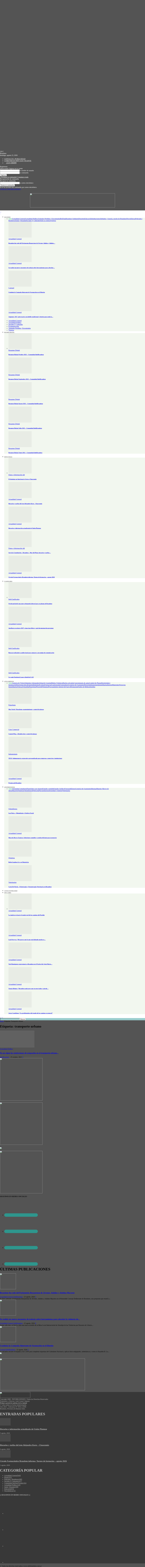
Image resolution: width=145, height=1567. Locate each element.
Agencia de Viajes (18, 683)
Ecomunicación (13, 326)
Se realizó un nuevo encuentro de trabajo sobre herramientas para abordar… (31, 267)
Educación (88, 219)
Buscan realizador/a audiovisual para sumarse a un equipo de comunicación (31, 652)
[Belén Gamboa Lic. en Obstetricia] (20, 856)
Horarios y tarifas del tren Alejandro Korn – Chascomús (25, 503)
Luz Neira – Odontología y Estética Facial (21, 813)
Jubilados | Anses (105, 219)
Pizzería (39, 687)
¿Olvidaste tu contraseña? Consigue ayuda (14, 177)
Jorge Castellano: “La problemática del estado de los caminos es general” (30, 1013)
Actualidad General (18, 219)
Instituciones (96, 219)
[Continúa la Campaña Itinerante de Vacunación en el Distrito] (20, 286)
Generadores (64, 685)
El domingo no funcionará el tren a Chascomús (22, 479)
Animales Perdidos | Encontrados (49, 219)
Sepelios (92, 687)
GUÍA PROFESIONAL (9, 787)
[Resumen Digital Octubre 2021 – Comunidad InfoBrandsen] (20, 348)
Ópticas (19, 687)
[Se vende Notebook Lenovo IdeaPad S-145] (20, 671)
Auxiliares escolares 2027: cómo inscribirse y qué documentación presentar (31, 628)
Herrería (87, 685)
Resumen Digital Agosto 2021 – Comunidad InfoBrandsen (25, 403)
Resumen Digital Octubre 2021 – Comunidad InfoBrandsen (26, 354)
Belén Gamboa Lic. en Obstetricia (18, 862)
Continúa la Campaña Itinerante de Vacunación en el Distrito (26, 292)
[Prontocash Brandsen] (20, 777)
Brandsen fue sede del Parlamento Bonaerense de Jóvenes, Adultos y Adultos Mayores (37, 1293)
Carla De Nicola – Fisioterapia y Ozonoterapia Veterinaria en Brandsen (29, 887)
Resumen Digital (14, 350)
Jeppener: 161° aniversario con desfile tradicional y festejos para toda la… (30, 317)
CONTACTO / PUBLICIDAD (14, 159)
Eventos (42, 685)
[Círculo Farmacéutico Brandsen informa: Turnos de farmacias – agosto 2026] (20, 571)
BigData (63, 219)
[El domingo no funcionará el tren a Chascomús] (20, 473)
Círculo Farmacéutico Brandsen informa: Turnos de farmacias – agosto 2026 (31, 577)
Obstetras (21, 791)
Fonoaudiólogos (70, 789)
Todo (10, 219)
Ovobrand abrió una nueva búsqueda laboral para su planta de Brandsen (30, 603)
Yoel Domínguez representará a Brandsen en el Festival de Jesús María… (30, 964)
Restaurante (74, 687)
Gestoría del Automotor (76, 685)
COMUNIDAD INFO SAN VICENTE (17, 161)
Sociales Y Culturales (33, 221)
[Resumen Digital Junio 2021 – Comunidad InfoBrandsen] (20, 446)
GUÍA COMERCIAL (9, 681)
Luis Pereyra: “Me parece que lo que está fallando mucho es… (27, 939)
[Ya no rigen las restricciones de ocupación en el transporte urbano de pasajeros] (17, 1047)
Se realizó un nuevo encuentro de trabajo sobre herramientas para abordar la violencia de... (40, 1319)
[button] (0, 211)
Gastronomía (55, 685)
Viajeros (53, 221)
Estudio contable (48, 789)
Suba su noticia (45, 221)
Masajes (15, 791)
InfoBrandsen (4, 1057)
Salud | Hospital (20, 221)
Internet (109, 685)
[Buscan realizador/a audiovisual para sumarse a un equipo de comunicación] (20, 646)
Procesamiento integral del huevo (59, 687)
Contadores (23, 789)
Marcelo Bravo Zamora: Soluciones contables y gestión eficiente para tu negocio (32, 837)
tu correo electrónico (26, 183)
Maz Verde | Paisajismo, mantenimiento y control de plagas (26, 709)
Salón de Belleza (84, 687)
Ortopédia (25, 687)
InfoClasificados (13, 599)
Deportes (81, 219)
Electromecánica (21, 685)
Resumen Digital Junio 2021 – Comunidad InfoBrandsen (25, 452)
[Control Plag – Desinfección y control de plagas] (20, 728)
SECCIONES (7, 217)
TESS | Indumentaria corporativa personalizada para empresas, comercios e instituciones (35, 758)
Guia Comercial (13, 729)
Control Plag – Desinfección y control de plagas (22, 734)
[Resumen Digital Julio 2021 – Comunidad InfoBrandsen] (20, 422)
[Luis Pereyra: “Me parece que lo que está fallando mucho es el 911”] (20, 933)
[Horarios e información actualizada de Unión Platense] (20, 522)
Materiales (115, 685)
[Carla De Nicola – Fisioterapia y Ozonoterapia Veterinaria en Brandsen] (20, 880)
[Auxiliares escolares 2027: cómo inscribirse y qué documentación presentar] (20, 622)
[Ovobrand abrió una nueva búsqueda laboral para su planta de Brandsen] (20, 597)
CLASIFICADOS (8, 581)
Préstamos (45, 687)
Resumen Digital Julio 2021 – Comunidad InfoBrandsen (25, 428)
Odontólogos (28, 791)
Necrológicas (131, 219)
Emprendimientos (33, 685)
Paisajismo (32, 687)
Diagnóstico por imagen (35, 789)
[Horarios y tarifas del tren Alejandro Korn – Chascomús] (20, 497)
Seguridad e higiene (55, 791)
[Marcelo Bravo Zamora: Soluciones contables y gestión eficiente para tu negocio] (20, 831)
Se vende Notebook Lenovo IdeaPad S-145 (21, 677)
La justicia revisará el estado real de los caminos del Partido (26, 915)
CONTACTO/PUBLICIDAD (10, 890)
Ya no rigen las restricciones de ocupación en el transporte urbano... (29, 1053)
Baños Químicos (57, 683)
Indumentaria (94, 685)
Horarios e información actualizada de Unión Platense (24, 528)
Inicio (2, 1021)
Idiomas (93, 789)
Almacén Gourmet (45, 683)
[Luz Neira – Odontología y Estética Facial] (20, 807)
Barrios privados (68, 683)
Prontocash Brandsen (14, 783)
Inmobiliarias (103, 685)
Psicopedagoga (44, 791)
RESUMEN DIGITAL (9, 332)
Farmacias (48, 685)
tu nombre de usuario (27, 170)
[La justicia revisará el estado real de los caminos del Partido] (20, 909)
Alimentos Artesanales (31, 683)
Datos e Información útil (16, 475)
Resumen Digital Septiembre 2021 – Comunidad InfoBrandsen (27, 379)
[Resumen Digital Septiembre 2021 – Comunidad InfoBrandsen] (20, 373)
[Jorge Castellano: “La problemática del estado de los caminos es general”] (20, 1007)
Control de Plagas (95, 683)
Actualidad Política (31, 219)
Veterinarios (66, 791)
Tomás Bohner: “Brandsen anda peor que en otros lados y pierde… (28, 988)
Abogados (15, 789)
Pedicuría (35, 791)
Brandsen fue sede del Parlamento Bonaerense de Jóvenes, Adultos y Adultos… (31, 243)
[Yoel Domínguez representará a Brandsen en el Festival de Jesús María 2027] (20, 958)
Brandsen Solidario (72, 219)
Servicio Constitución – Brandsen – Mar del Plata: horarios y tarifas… (29, 552)
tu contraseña (24, 173)
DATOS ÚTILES (8, 456)
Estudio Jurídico (59, 789)
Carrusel (11, 288)
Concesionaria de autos (81, 683)
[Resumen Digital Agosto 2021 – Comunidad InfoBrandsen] (20, 397)
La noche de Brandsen (119, 219)
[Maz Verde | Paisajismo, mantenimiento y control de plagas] (20, 703)
